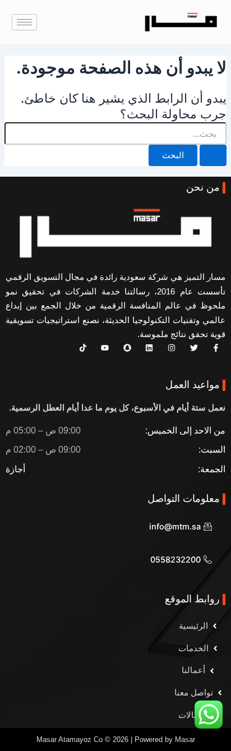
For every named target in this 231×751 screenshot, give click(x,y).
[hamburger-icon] (24, 22)
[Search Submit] (213, 156)
